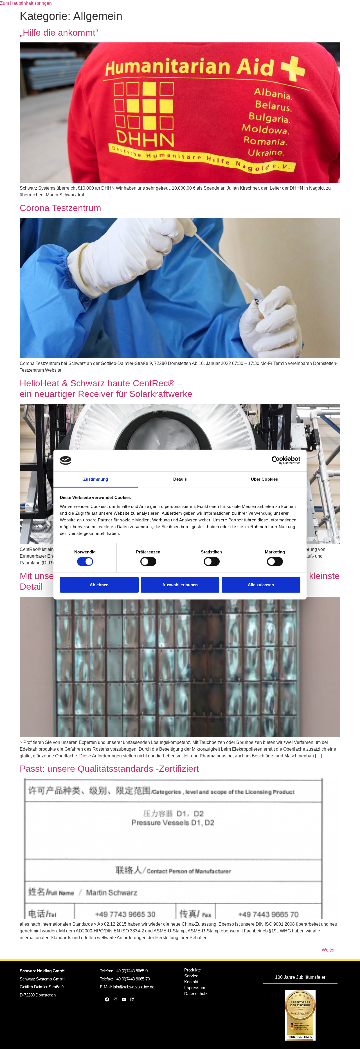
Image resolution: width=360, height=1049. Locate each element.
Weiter (331, 950)
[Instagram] (115, 999)
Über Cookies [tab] (264, 479)
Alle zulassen (261, 584)
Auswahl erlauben (180, 584)
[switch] (148, 561)
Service (191, 975)
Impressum (194, 987)
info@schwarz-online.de (133, 986)
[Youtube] (124, 999)
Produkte (192, 970)
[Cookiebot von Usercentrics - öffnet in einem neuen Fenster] (275, 460)
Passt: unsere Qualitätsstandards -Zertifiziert (109, 769)
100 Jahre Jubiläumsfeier (300, 977)
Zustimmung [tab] (95, 479)
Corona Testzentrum (60, 208)
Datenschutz (196, 993)
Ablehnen (99, 584)
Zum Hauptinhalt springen (26, 3)
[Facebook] (107, 999)
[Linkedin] (132, 999)
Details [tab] (180, 479)
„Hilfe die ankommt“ (59, 33)
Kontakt (191, 981)
